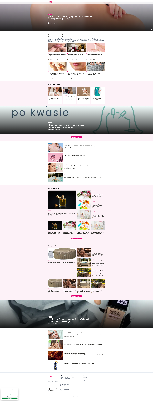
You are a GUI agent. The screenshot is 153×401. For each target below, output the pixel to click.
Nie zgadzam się (9, 396)
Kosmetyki (65, 95)
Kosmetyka (65, 341)
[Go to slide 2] (150, 29)
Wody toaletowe (85, 377)
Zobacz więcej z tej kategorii (76, 137)
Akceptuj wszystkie (9, 398)
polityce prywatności (12, 394)
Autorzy (72, 375)
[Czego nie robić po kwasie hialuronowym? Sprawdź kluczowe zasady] (76, 120)
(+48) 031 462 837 (51, 390)
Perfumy (50, 210)
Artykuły (61, 375)
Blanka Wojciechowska (51, 23)
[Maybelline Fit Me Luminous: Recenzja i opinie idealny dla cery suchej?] (76, 314)
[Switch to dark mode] (104, 2)
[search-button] (101, 1)
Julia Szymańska (73, 378)
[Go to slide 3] (151, 29)
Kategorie (84, 375)
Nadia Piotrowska (50, 323)
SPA (49, 14)
